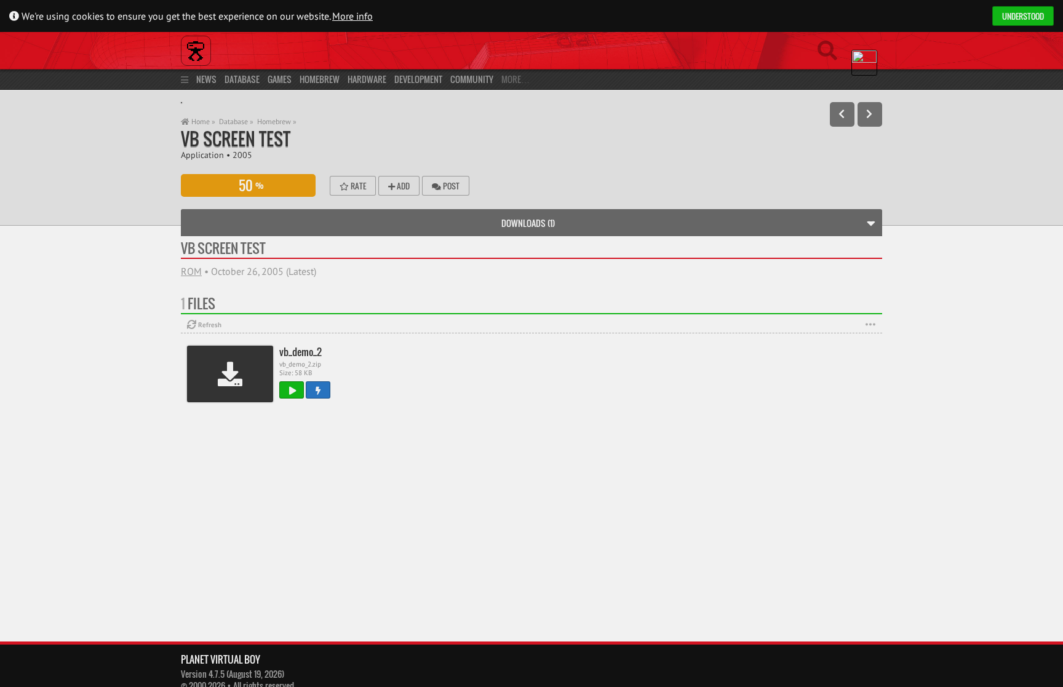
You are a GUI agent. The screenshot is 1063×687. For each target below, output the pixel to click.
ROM (191, 271)
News (206, 79)
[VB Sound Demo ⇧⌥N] (870, 114)
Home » (202, 121)
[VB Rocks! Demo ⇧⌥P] (842, 114)
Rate (357, 186)
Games (280, 79)
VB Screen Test (235, 138)
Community (471, 79)
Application (202, 155)
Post (450, 186)
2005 (242, 155)
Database (242, 79)
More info (352, 16)
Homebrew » (277, 121)
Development (418, 79)
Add (402, 186)
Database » (236, 121)
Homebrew (320, 79)
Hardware (367, 79)
